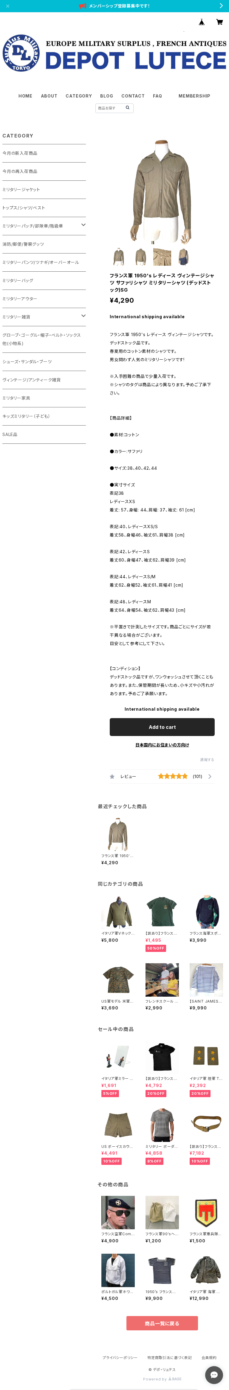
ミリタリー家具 (16, 398)
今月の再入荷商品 (19, 171)
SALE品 (10, 434)
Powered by (155, 1379)
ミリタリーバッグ (17, 280)
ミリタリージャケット (21, 189)
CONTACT (133, 95)
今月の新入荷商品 (19, 153)
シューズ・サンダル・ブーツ (27, 361)
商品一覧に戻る (162, 1323)
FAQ (157, 95)
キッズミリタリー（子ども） (26, 416)
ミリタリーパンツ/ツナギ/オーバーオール (40, 262)
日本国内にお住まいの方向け (162, 744)
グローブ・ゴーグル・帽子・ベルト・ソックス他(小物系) (41, 339)
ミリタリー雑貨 (16, 316)
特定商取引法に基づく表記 (169, 1357)
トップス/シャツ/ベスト (23, 207)
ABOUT (49, 95)
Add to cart (162, 727)
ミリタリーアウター (20, 298)
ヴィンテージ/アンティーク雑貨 (31, 379)
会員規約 (209, 1357)
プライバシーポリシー (120, 1357)
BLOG (106, 95)
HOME (25, 95)
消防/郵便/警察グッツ (23, 244)
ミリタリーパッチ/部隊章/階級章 (32, 225)
